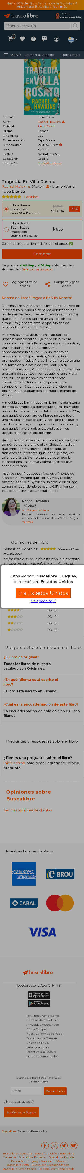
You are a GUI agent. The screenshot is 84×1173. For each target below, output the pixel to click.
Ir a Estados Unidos (43, 593)
